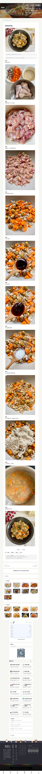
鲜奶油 (26, 8)
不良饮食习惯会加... (17, 617)
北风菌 (20, 747)
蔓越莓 (30, 8)
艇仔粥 (8, 599)
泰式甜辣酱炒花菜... (25, 593)
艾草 (22, 752)
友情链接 (16, 759)
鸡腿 (8, 552)
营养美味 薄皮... (7, 587)
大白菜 (20, 751)
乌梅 (20, 745)
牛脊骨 (36, 12)
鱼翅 (22, 754)
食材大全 (13, 753)
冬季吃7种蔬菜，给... (34, 611)
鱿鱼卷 (20, 754)
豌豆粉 (26, 12)
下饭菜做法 (33, 748)
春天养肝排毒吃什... (8, 617)
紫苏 (37, 8)
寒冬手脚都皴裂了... (17, 611)
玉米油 (25, 751)
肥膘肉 (30, 12)
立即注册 (27, 570)
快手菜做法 (37, 748)
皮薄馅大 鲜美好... (17, 587)
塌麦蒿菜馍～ (34, 593)
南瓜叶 (20, 752)
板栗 (39, 8)
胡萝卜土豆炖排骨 (25, 587)
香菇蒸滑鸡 (34, 587)
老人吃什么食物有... (25, 611)
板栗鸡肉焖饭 (8, 26)
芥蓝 (25, 745)
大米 (21, 552)
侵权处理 (16, 756)
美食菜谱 (7, 20)
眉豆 (28, 10)
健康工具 (11, 661)
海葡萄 (22, 745)
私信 (30, 622)
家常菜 (10, 20)
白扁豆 (36, 10)
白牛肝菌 (33, 8)
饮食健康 (13, 756)
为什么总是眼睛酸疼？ (34, 617)
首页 (4, 20)
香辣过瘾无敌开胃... (8, 593)
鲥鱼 (26, 10)
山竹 (25, 754)
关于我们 (16, 750)
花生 (33, 12)
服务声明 (16, 753)
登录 (24, 570)
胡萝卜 (13, 552)
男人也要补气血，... (25, 617)
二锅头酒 (25, 752)
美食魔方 (13, 762)
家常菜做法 (29, 748)
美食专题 (13, 759)
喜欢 (18, 549)
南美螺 (25, 747)
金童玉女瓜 (32, 10)
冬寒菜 (22, 749)
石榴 (22, 747)
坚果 (39, 12)
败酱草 (22, 751)
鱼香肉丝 (16, 593)
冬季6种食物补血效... (8, 611)
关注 (27, 622)
